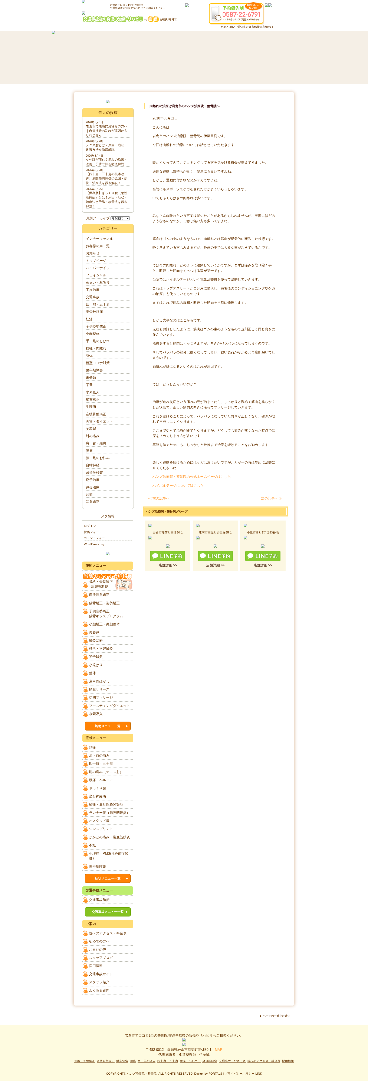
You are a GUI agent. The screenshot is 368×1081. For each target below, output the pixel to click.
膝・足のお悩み (98, 458)
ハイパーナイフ (98, 268)
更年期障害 (94, 370)
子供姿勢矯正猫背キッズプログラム (106, 613)
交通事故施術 (99, 900)
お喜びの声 (97, 949)
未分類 (91, 377)
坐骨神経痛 (94, 312)
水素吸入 (92, 392)
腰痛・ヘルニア (101, 780)
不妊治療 (92, 290)
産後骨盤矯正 (96, 414)
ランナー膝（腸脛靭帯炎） (109, 812)
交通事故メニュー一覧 (108, 912)
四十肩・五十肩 (98, 304)
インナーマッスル (99, 238)
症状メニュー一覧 (108, 878)
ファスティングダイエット (109, 706)
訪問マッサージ (101, 697)
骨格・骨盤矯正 (84, 1061)
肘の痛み (92, 436)
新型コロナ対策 (98, 363)
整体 (89, 355)
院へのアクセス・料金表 (107, 933)
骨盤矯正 (92, 502)
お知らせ (92, 253)
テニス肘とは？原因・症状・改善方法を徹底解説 (106, 147)
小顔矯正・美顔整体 (104, 624)
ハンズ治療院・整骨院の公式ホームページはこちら (191, 476)
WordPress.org (94, 544)
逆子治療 (92, 480)
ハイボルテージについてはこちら (178, 485)
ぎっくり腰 (97, 788)
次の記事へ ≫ (271, 498)
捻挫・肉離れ (96, 348)
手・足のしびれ (98, 341)
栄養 (89, 385)
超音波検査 (94, 472)
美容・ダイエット (99, 421)
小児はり (96, 665)
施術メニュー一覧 (108, 726)
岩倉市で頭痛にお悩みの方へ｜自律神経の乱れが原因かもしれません (106, 130)
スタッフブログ (101, 957)
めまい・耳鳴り (98, 282)
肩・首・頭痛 (96, 443)
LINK (258, 1073)
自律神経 (92, 465)
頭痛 (89, 494)
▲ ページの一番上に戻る (274, 1015)
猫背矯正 (92, 399)
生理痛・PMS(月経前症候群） (108, 856)
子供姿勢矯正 (96, 326)
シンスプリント (101, 829)
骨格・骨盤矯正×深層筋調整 (101, 584)
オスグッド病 (99, 821)
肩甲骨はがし (99, 681)
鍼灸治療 (92, 487)
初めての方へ (99, 941)
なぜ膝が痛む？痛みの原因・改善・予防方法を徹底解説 (106, 162)
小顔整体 (92, 333)
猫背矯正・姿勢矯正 (104, 603)
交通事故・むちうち (232, 1061)
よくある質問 (99, 990)
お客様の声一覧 (98, 246)
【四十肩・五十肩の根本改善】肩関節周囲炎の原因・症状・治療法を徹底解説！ (106, 178)
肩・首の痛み (99, 755)
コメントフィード (96, 538)
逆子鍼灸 (96, 656)
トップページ (96, 260)
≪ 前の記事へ (159, 498)
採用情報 (96, 966)
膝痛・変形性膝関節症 (106, 804)
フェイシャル (96, 275)
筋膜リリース (99, 689)
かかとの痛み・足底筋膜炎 (109, 837)
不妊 (92, 845)
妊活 (89, 319)
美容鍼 (91, 429)
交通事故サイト (101, 974)
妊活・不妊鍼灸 (101, 648)
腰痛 (89, 451)
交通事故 (92, 297)
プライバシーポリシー (239, 1073)
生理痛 (91, 407)
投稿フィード (93, 532)
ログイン (90, 526)
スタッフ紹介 (99, 982)
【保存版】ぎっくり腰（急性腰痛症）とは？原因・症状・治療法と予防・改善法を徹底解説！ (106, 199)
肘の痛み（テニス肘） (106, 772)
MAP (218, 1049)
